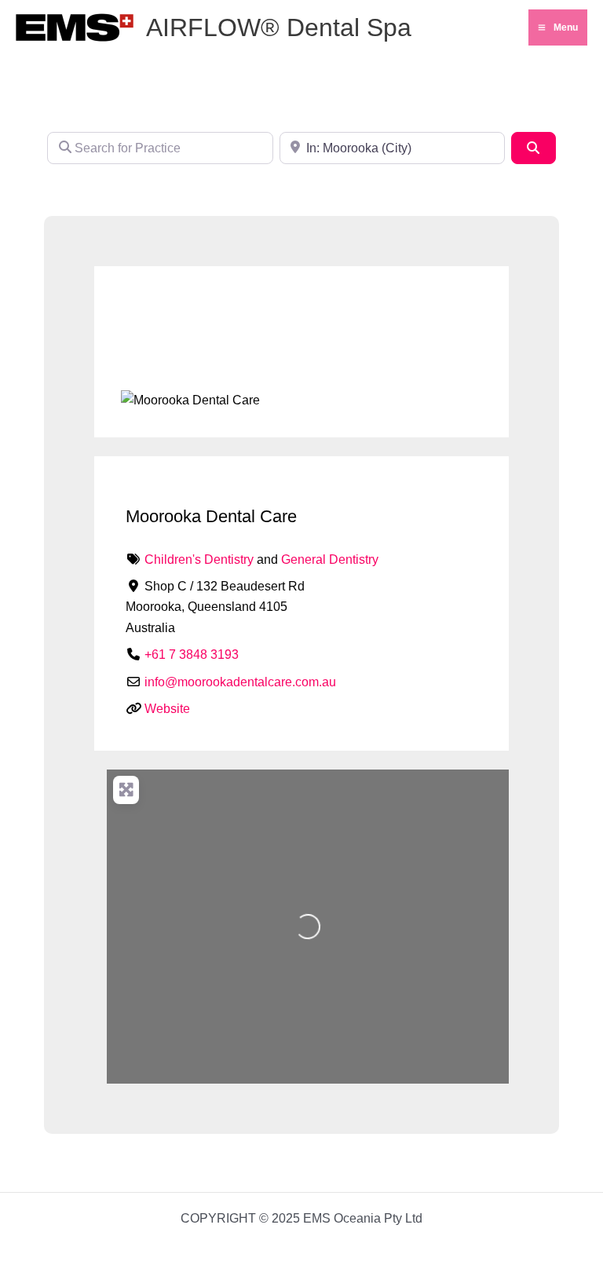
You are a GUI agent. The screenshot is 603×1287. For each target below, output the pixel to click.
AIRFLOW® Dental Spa (278, 27)
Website (167, 708)
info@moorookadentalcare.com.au (240, 682)
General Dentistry (329, 559)
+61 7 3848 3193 (191, 654)
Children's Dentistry (199, 559)
